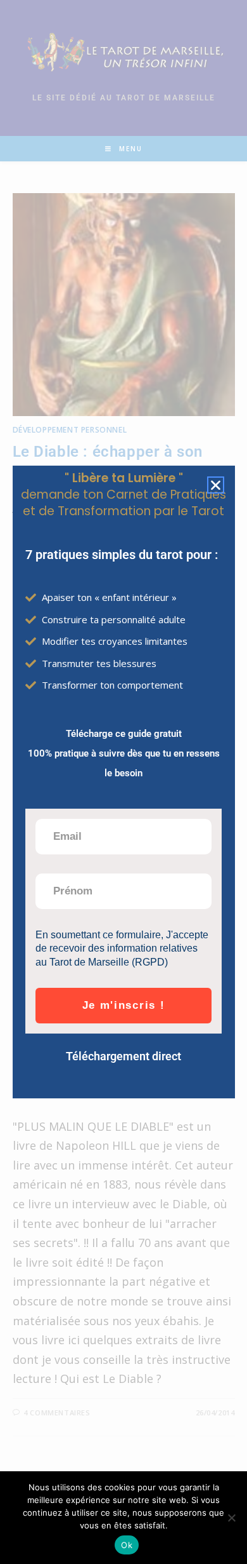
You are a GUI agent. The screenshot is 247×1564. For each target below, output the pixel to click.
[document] (123, 782)
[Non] (231, 1517)
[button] (215, 485)
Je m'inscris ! (123, 1005)
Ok (126, 1545)
